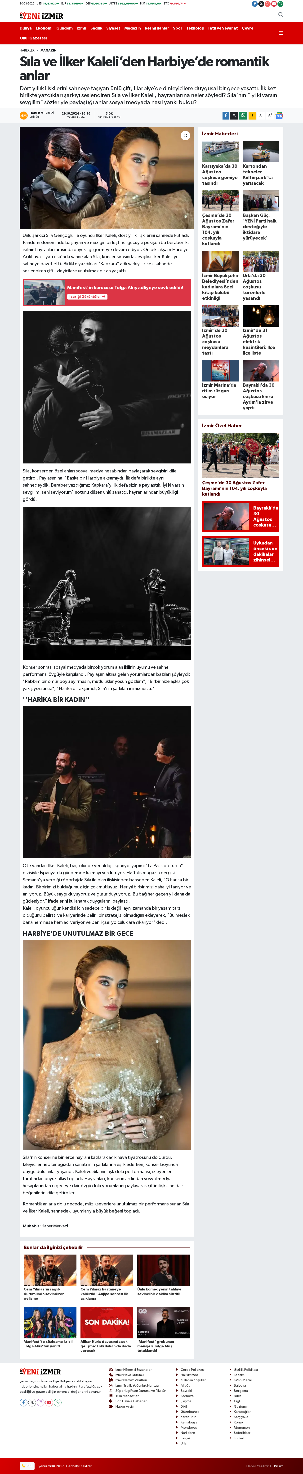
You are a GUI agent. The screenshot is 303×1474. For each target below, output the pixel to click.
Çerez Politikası (193, 1369)
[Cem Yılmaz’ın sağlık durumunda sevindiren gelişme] (50, 1270)
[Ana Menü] (281, 33)
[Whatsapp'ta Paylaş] (243, 116)
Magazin (132, 28)
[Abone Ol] (279, 115)
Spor (177, 28)
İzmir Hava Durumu (130, 1375)
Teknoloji (195, 28)
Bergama (241, 1391)
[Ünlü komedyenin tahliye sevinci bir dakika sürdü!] (163, 1270)
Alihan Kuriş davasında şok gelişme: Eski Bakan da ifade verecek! (105, 1346)
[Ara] (280, 15)
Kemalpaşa (189, 1422)
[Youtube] (49, 1402)
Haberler (27, 50)
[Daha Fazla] (252, 116)
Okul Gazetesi (33, 38)
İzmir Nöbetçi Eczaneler (134, 1369)
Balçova (240, 1385)
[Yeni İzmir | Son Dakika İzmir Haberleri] (41, 15)
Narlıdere (188, 1433)
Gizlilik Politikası (246, 1369)
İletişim (239, 1375)
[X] (32, 1402)
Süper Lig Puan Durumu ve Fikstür (141, 1391)
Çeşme (186, 1401)
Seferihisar (242, 1433)
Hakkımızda (189, 1375)
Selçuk (186, 1438)
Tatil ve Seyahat (223, 28)
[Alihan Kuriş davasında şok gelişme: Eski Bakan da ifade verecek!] (106, 1322)
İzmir (81, 28)
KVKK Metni (243, 1380)
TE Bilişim (276, 1466)
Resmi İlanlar (157, 28)
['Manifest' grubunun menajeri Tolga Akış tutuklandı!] (163, 1322)
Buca (237, 1396)
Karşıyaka (241, 1417)
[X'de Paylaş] (234, 116)
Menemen (242, 1427)
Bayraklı (186, 1391)
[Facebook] (23, 1402)
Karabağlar (242, 1412)
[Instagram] (41, 1402)
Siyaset (113, 28)
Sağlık (96, 28)
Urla (184, 1443)
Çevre (247, 28)
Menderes (189, 1427)
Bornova (187, 1396)
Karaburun (188, 1417)
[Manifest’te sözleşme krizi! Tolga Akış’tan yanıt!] (50, 1322)
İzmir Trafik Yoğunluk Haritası (137, 1385)
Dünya (26, 28)
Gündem (64, 28)
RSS (29, 1466)
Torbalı (239, 1438)
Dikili (184, 1406)
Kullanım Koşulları (193, 1380)
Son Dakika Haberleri (131, 1401)
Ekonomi (44, 28)
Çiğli (237, 1401)
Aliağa (185, 1385)
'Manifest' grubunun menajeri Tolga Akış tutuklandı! (155, 1346)
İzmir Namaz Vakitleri (131, 1380)
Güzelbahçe (190, 1412)
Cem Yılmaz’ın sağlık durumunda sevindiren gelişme (44, 1293)
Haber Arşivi (125, 1406)
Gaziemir (241, 1406)
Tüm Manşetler (127, 1396)
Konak (238, 1422)
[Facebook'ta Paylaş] (226, 116)
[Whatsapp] (58, 1402)
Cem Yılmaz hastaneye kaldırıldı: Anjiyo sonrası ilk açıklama (104, 1293)
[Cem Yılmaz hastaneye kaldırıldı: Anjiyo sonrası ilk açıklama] (106, 1270)
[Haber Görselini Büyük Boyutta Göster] (107, 387)
